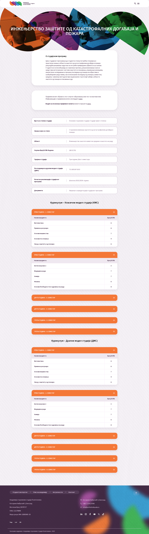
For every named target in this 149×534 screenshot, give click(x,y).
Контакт (72, 492)
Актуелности (58, 492)
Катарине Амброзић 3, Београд (94, 500)
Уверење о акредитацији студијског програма (85, 191)
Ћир (11, 522)
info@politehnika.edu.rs (91, 507)
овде (80, 99)
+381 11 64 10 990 (89, 503)
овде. (89, 104)
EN (20, 522)
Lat (16, 522)
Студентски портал (20, 492)
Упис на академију (40, 492)
